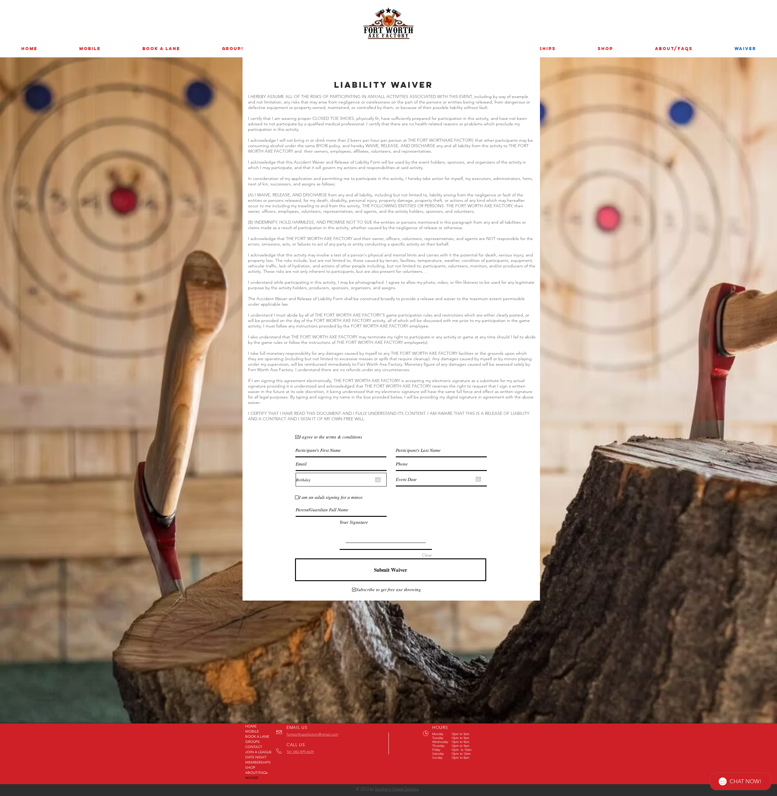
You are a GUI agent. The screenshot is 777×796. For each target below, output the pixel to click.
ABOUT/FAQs (256, 772)
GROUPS (252, 741)
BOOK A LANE (257, 736)
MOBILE (252, 731)
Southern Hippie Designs (397, 789)
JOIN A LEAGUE (258, 752)
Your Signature (354, 522)
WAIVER (251, 777)
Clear (427, 555)
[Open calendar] (377, 479)
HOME (250, 726)
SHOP (250, 767)
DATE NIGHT (255, 757)
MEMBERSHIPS (258, 762)
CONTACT (253, 746)
